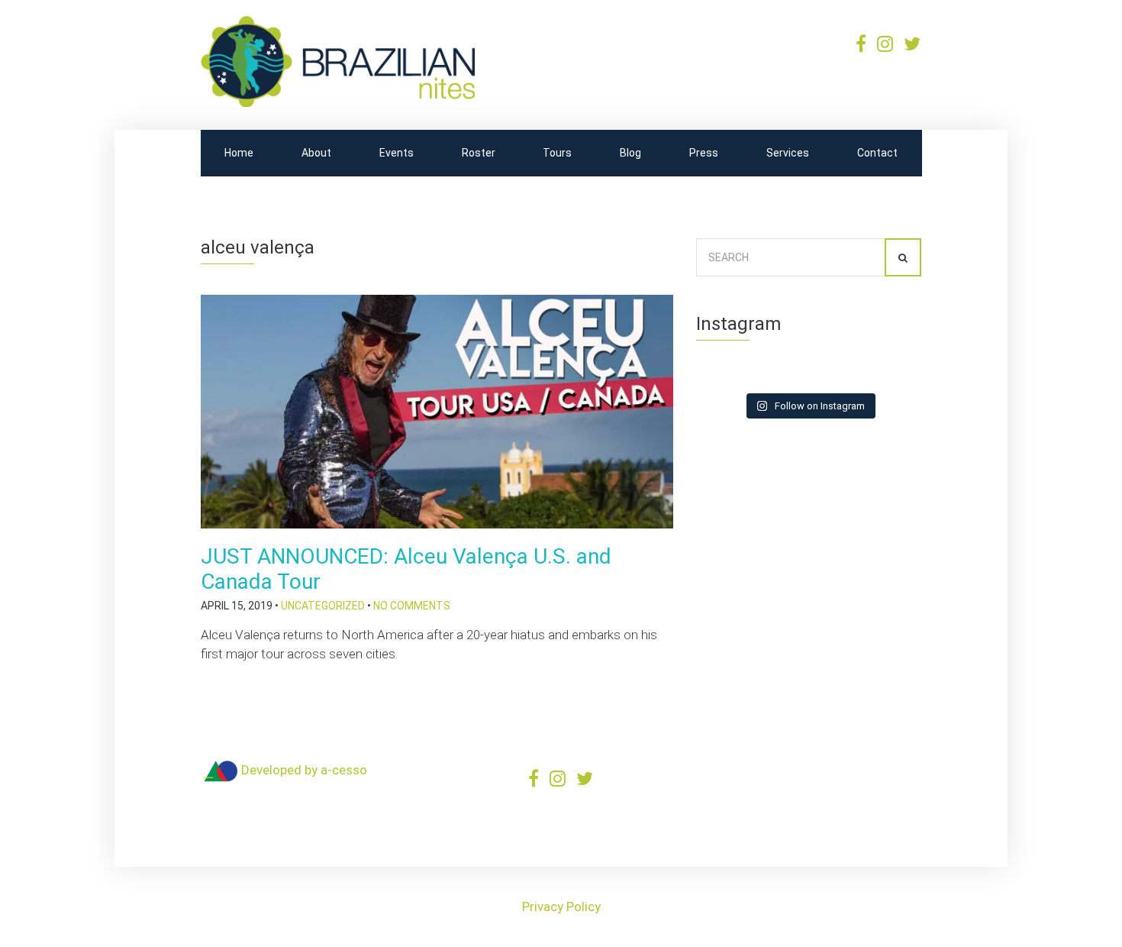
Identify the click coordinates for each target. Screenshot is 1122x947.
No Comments (411, 606)
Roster (478, 153)
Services (787, 153)
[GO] (903, 257)
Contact (877, 153)
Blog (630, 153)
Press (703, 153)
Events (396, 153)
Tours (557, 153)
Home (238, 153)
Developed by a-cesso (302, 769)
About (316, 153)
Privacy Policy (561, 906)
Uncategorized (323, 606)
